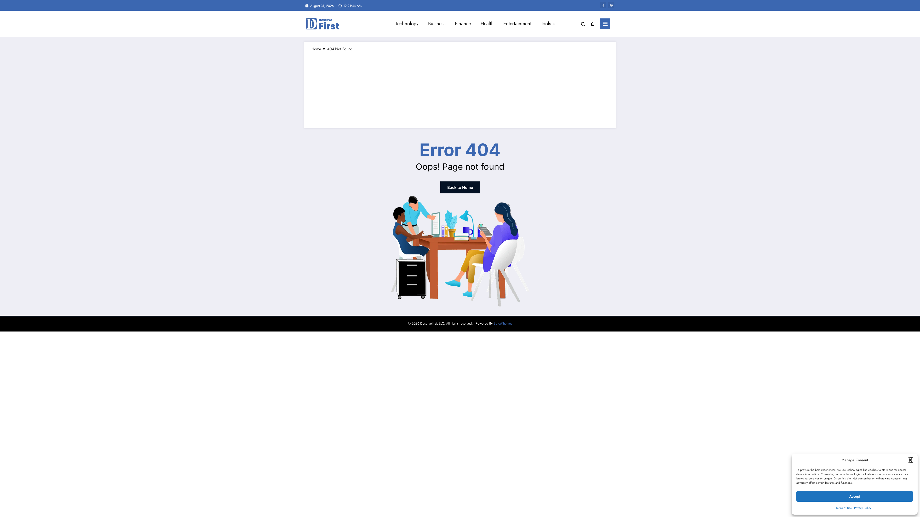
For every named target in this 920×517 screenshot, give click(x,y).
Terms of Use (844, 508)
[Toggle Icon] (605, 23)
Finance (463, 23)
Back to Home (460, 187)
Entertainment (517, 23)
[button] (910, 460)
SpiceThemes (503, 323)
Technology (407, 23)
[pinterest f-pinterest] (611, 5)
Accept (854, 496)
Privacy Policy (862, 508)
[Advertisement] (460, 87)
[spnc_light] (592, 23)
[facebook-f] (603, 5)
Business (436, 23)
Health (487, 23)
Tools (546, 23)
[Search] (583, 23)
